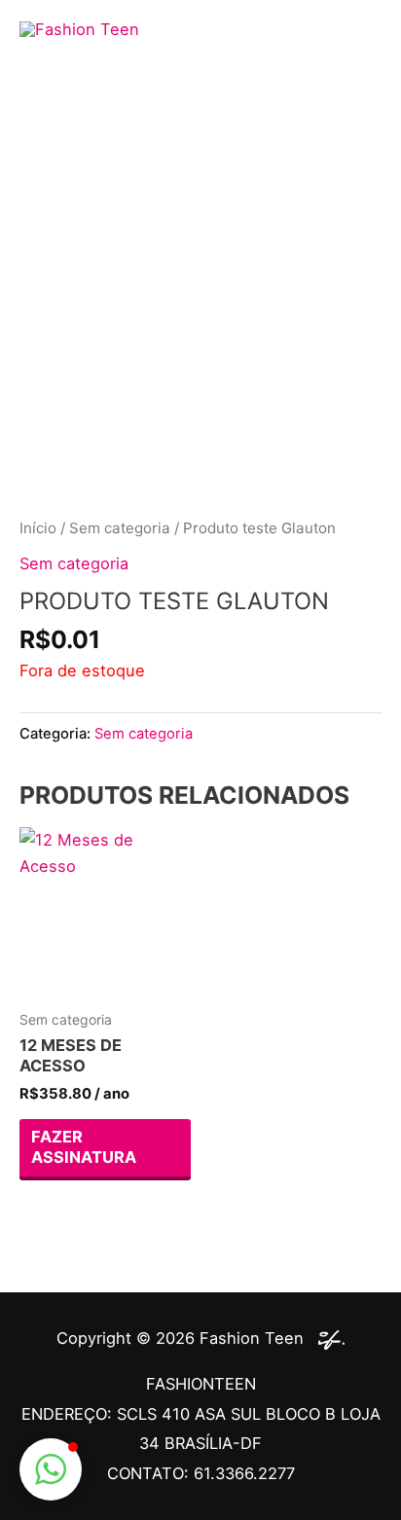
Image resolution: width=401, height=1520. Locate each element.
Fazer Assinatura (83, 1147)
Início (37, 528)
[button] (50, 1469)
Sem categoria (119, 528)
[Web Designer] (327, 1338)
